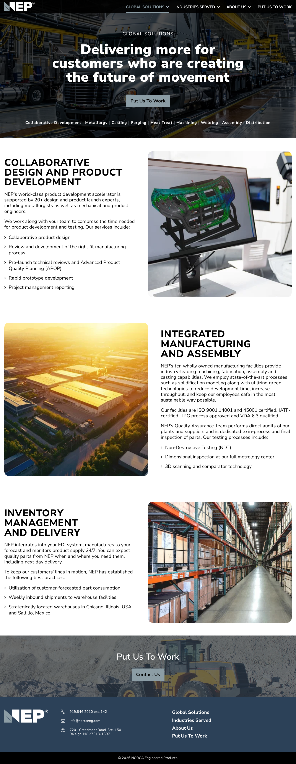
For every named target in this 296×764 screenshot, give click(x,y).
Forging (139, 122)
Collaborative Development (53, 122)
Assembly (232, 122)
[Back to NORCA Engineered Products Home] (19, 6)
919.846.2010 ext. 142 (88, 712)
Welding (209, 122)
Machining (186, 122)
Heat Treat (161, 122)
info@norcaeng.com (85, 721)
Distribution (258, 122)
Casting (119, 122)
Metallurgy (96, 122)
